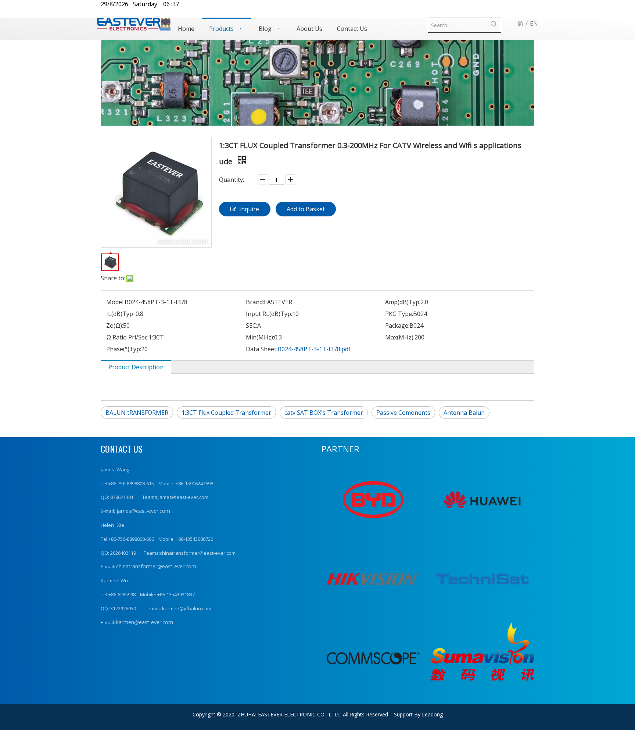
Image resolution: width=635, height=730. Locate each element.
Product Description (136, 367)
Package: (397, 325)
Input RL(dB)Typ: (269, 314)
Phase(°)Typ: (123, 349)
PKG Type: (399, 314)
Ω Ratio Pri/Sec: (127, 337)
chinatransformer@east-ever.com (156, 566)
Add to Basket (306, 209)
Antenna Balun (464, 413)
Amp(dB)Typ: (402, 302)
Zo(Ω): (114, 325)
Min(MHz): (260, 337)
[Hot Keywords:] (494, 25)
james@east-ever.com (142, 510)
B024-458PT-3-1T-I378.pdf (314, 349)
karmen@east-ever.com (144, 622)
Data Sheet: (261, 349)
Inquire (249, 209)
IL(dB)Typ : (121, 314)
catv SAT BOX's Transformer (323, 413)
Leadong (432, 714)
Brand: (255, 302)
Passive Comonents (403, 413)
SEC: (251, 325)
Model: (115, 302)
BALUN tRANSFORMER (136, 413)
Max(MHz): (400, 337)
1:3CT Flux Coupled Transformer (226, 413)
